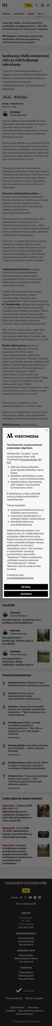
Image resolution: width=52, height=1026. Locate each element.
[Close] (47, 430)
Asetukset (26, 594)
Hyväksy (26, 587)
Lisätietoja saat (20, 576)
